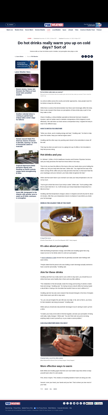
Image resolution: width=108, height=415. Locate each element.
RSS (84, 403)
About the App (8, 408)
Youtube (74, 403)
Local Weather (56, 30)
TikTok (81, 403)
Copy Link (91, 56)
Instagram (71, 403)
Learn (48, 30)
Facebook (82, 56)
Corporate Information (62, 408)
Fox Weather (54, 25)
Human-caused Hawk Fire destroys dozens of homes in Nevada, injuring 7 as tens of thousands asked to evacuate (26, 142)
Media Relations (52, 408)
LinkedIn (77, 403)
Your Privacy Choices (42, 408)
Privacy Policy (17, 408)
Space (64, 30)
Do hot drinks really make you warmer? (51, 92)
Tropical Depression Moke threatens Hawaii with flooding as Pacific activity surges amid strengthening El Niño (26, 169)
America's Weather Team (87, 30)
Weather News (19, 30)
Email (88, 56)
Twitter (85, 56)
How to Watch (29, 30)
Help (70, 408)
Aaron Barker (19, 56)
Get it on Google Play (98, 403)
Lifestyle (70, 30)
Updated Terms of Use (27, 408)
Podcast (99, 30)
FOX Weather (34, 56)
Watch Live (10, 30)
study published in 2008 (49, 257)
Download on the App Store (89, 403)
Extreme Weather (40, 30)
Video (76, 30)
